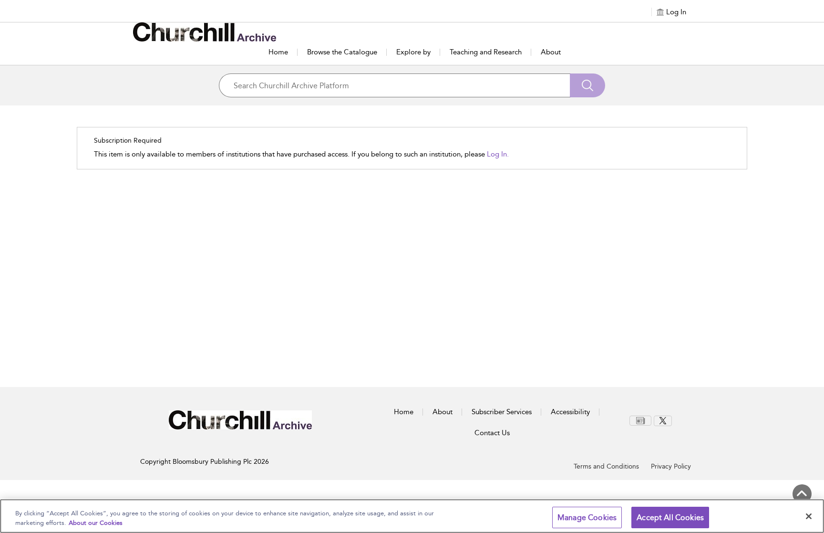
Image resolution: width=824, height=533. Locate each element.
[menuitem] (641, 421)
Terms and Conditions (606, 466)
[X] (663, 421)
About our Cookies (96, 522)
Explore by (413, 52)
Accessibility (570, 412)
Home (278, 52)
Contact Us (492, 432)
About (551, 52)
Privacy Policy (671, 466)
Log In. (498, 154)
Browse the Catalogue (342, 52)
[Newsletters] (640, 421)
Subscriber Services (502, 412)
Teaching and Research (486, 52)
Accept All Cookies (670, 517)
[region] (412, 516)
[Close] (808, 516)
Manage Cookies (587, 517)
